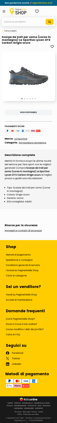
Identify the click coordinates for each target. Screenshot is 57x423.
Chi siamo (18, 412)
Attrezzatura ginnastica (32, 142)
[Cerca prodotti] (49, 22)
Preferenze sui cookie (31, 414)
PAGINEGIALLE (27, 403)
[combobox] (28, 21)
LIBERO (10, 403)
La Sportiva (20, 139)
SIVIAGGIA (46, 405)
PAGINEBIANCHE (20, 405)
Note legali (26, 412)
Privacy (34, 412)
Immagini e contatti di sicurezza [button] (23, 230)
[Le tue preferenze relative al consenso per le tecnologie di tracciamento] (52, 418)
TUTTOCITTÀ (32, 405)
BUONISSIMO (29, 408)
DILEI (40, 405)
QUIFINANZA (18, 408)
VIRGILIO (17, 403)
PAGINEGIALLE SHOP (42, 403)
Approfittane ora (41, 2)
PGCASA (10, 405)
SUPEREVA (39, 408)
